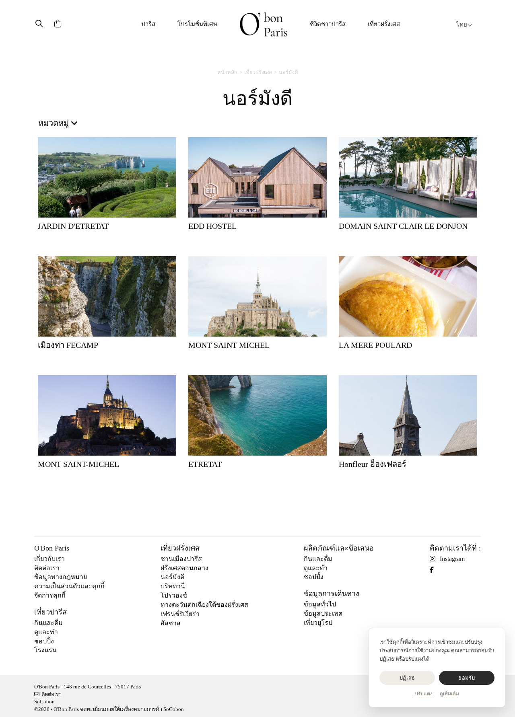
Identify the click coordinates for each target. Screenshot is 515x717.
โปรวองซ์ (174, 595)
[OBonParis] (263, 24)
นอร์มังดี (172, 576)
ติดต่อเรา (47, 568)
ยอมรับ (466, 678)
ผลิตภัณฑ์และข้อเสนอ (339, 548)
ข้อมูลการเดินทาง (331, 594)
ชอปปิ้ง (44, 641)
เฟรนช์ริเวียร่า (180, 613)
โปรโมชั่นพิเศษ (197, 24)
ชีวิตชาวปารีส (328, 24)
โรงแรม (45, 650)
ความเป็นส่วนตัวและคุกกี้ (69, 586)
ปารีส (148, 24)
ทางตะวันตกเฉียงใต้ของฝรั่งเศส (204, 604)
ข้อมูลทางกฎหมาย (60, 576)
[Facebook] (435, 570)
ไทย (461, 24)
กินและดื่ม (48, 622)
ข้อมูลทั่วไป (320, 604)
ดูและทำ (46, 632)
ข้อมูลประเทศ (323, 613)
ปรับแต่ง (424, 693)
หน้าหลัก (227, 72)
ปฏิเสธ (407, 678)
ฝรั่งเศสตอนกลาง (184, 568)
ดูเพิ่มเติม (449, 693)
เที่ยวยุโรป (318, 622)
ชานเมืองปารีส (181, 558)
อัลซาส (171, 623)
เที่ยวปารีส (50, 612)
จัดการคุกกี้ (50, 595)
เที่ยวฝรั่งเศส (384, 24)
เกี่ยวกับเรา (49, 558)
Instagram (452, 558)
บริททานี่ (173, 586)
